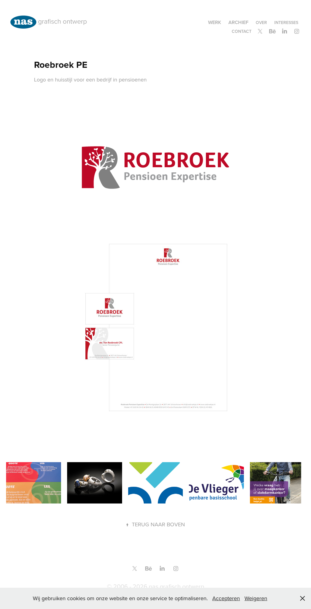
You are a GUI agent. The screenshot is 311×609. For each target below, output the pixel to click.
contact (241, 31)
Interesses (286, 22)
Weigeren (255, 598)
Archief (238, 22)
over (261, 22)
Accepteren (226, 598)
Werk (214, 22)
